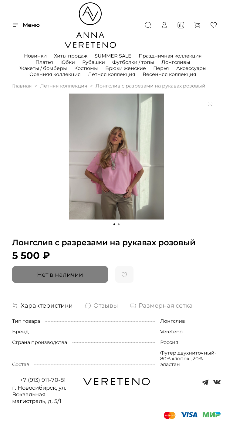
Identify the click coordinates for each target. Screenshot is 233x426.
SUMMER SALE (113, 56)
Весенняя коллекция (169, 74)
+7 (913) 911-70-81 (43, 380)
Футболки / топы (133, 62)
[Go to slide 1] (114, 224)
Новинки (35, 56)
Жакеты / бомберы (43, 68)
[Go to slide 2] (119, 224)
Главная (22, 86)
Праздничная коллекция (170, 56)
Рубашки (93, 62)
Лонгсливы (175, 62)
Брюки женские (125, 68)
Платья (44, 62)
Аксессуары (191, 68)
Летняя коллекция (111, 74)
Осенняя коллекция (55, 74)
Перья (161, 68)
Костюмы (86, 68)
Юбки (67, 62)
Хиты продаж (70, 56)
